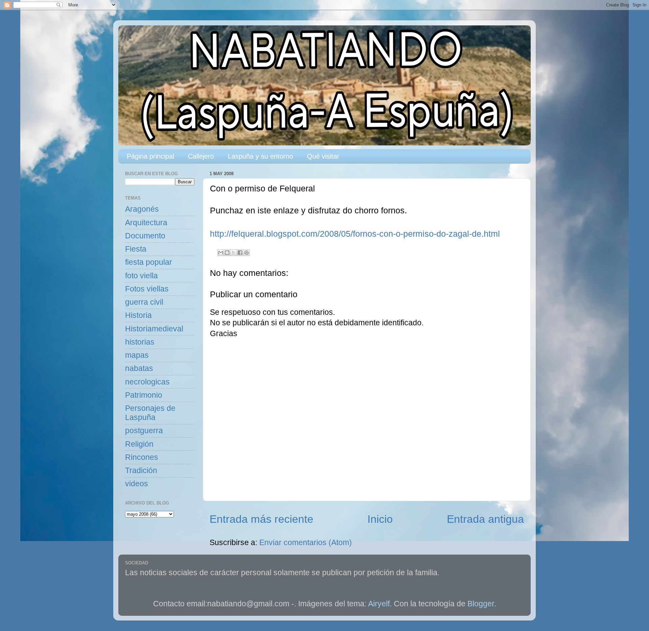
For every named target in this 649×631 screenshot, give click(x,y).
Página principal (150, 156)
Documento (145, 236)
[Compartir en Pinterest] (246, 252)
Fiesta (135, 249)
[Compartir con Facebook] (240, 252)
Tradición (141, 470)
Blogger (480, 604)
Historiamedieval (154, 329)
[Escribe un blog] (227, 252)
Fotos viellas (147, 289)
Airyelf (379, 604)
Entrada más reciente (261, 519)
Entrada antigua (485, 519)
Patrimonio (143, 395)
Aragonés (142, 209)
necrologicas (147, 382)
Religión (139, 444)
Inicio (380, 519)
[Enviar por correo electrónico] (220, 252)
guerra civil (144, 302)
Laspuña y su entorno (260, 156)
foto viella (141, 276)
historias (139, 342)
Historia (138, 315)
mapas (137, 355)
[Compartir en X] (233, 252)
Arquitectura (146, 222)
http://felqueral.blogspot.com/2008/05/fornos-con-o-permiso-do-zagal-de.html (355, 233)
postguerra (144, 430)
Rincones (141, 457)
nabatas (139, 368)
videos (136, 484)
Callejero (201, 156)
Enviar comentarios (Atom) (305, 542)
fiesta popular (148, 262)
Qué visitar (323, 156)
